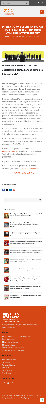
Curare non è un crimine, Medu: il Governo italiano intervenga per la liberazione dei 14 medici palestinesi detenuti (26, 242)
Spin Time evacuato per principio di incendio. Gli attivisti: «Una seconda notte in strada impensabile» (25, 287)
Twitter (7, 190)
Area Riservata (6, 373)
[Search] (26, 3)
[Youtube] (38, 2)
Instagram (12, 383)
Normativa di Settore (8, 365)
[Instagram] (42, 2)
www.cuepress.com (10, 151)
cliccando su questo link (31, 168)
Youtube (8, 383)
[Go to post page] (6, 215)
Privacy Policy (31, 395)
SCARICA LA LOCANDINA (23, 173)
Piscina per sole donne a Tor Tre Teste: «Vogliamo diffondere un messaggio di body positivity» (25, 260)
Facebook (3, 190)
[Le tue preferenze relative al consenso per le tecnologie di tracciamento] (42, 400)
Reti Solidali (5, 368)
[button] (42, 12)
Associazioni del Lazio (9, 360)
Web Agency (25, 398)
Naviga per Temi (7, 370)
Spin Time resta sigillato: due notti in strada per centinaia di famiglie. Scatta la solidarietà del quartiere (25, 269)
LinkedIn (10, 190)
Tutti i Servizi (6, 362)
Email (14, 190)
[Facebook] (35, 2)
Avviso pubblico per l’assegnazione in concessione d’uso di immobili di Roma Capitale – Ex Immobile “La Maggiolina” (25, 279)
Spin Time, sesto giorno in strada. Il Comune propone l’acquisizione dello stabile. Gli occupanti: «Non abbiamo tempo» (24, 225)
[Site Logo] (9, 11)
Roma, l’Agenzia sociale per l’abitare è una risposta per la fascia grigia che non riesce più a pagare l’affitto (26, 215)
